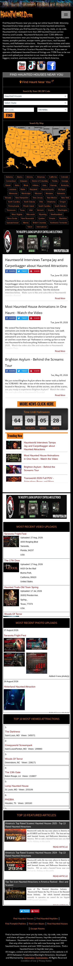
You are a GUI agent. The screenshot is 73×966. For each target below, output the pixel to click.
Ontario (52, 218)
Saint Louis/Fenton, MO (23, 749)
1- (6, 727)
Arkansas (41, 177)
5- (6, 781)
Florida (54, 181)
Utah (31, 210)
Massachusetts (47, 189)
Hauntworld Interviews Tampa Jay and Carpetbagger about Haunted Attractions (40, 446)
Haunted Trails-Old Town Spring (21, 587)
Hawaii (8, 185)
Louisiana (12, 189)
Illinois (25, 185)
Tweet (26, 911)
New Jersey (38, 198)
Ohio (41, 202)
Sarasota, (24, 546)
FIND (9, 115)
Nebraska (61, 193)
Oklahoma (51, 202)
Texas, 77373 (26, 604)
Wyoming (43, 214)
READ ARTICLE (60, 847)
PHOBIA (9, 799)
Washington (62, 210)
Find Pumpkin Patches (15, 924)
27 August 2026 (11, 630)
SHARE (12, 271)
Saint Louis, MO (20, 735)
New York (65, 198)
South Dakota (60, 206)
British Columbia (39, 223)
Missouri (38, 193)
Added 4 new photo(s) (59, 676)
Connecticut (11, 181)
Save (36, 911)
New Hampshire (22, 198)
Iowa (44, 185)
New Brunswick (27, 218)
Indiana (35, 185)
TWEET (25, 271)
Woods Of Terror (13, 614)
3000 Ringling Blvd (29, 542)
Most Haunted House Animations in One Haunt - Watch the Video (41, 457)
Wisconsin (30, 214)
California (53, 177)
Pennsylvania (13, 206)
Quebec (41, 218)
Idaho (17, 185)
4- (6, 768)
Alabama (9, 177)
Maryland (33, 189)
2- (6, 741)
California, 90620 (28, 577)
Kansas (53, 185)
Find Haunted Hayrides (47, 918)
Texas (22, 210)
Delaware (24, 181)
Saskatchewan (12, 223)
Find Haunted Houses (23, 918)
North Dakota (29, 202)
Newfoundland (56, 214)
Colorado (64, 177)
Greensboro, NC (20, 762)
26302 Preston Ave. (29, 595)
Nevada (8, 198)
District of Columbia (40, 181)
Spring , (24, 600)
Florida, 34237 (27, 550)
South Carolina (44, 206)
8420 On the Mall (28, 568)
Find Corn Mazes (36, 924)
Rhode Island (28, 206)
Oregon (63, 202)
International (41, 227)
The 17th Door (12, 560)
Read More (60, 298)
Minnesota (13, 193)
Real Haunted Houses (57, 924)
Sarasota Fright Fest (15, 533)
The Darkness (12, 731)
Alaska (19, 177)
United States (26, 581)
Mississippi (25, 193)
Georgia (64, 181)
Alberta (26, 223)
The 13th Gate (13, 772)
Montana (49, 193)
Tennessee (11, 210)
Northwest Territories (58, 223)
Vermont (40, 210)
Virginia (51, 210)
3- (6, 754)
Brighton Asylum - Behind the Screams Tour (39, 468)
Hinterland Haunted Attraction (19, 686)
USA (22, 555)
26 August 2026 (11, 681)
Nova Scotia (12, 218)
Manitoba (63, 218)
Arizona (29, 177)
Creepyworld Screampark (18, 745)
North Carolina (14, 202)
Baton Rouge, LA (20, 776)
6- (6, 795)
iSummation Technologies (36, 958)
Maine (22, 189)
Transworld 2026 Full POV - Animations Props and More (39, 480)
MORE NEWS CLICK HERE (37, 404)
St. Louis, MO (19, 789)
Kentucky (65, 185)
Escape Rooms (38, 929)
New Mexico (52, 198)
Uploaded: (31, 537)
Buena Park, (26, 573)
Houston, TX (18, 803)
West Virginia (17, 214)
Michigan (61, 189)
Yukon (29, 227)
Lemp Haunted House (17, 786)
